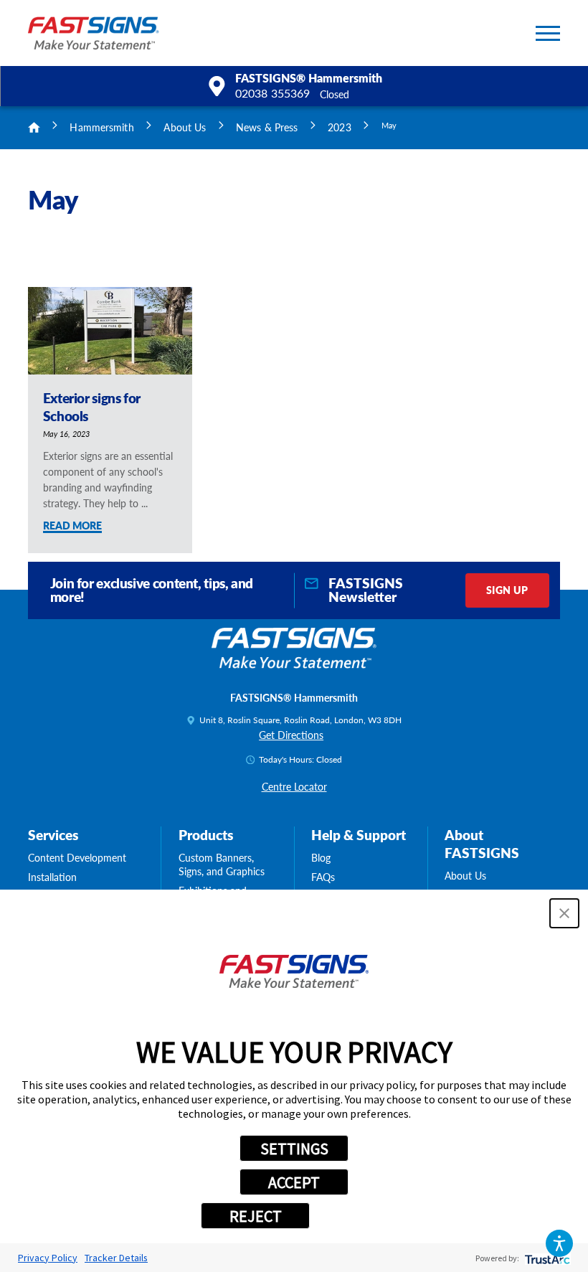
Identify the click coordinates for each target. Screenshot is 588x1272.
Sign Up (507, 590)
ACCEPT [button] (294, 1182)
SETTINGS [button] (294, 1149)
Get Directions (291, 735)
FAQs (323, 877)
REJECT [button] (255, 1216)
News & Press (267, 127)
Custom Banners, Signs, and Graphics (222, 864)
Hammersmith (101, 127)
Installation (52, 877)
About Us (184, 127)
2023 (339, 127)
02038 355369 (272, 93)
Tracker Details (116, 1257)
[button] (560, 1244)
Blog (321, 858)
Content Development (77, 858)
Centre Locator (294, 786)
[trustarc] (546, 1258)
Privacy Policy (47, 1257)
